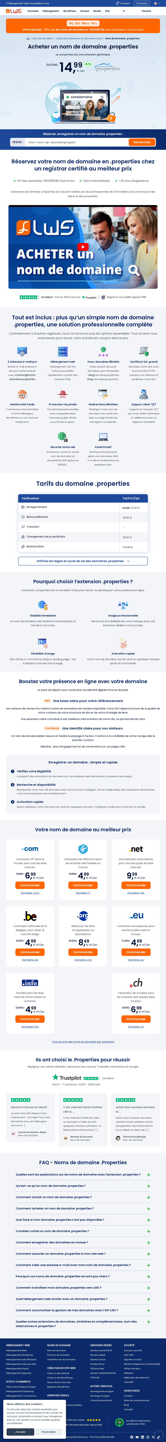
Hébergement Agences (18, 1373)
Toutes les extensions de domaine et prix (79, 38)
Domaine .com (30, 893)
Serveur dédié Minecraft (103, 1373)
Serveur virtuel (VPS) (101, 1350)
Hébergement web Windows (21, 1359)
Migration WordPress (58, 1386)
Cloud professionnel (101, 1400)
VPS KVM (94, 1377)
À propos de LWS (133, 1350)
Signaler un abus (133, 1359)
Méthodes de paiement (136, 1377)
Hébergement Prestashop (20, 1391)
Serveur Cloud (97, 1359)
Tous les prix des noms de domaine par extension (83, 1042)
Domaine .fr (83, 893)
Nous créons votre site (59, 1382)
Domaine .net (135, 893)
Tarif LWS (128, 1382)
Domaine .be (30, 960)
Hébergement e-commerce (21, 1395)
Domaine (33, 11)
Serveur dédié (97, 1355)
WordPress (69, 11)
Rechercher (142, 142)
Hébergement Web (16, 1350)
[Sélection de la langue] (157, 3)
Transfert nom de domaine (61, 1359)
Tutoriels (128, 1409)
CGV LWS (128, 1355)
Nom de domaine (42, 38)
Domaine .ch (136, 1027)
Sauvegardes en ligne (102, 1391)
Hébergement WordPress (19, 1355)
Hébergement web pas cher (21, 1364)
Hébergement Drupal (17, 1368)
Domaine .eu (136, 960)
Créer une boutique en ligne (21, 1386)
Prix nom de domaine (58, 1355)
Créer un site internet (58, 1373)
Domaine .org (83, 960)
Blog (126, 1404)
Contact (125, 3)
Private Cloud (97, 1364)
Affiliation (129, 1373)
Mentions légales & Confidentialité (142, 1364)
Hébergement (51, 11)
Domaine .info (30, 1027)
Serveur (84, 11)
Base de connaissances (136, 1400)
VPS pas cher (97, 1368)
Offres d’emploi (132, 1368)
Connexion (142, 3)
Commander (30, 885)
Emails (97, 11)
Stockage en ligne (99, 1395)
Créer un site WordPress (60, 1377)
